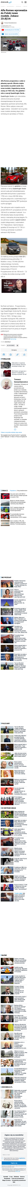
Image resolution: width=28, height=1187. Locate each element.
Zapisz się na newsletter (11, 34)
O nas (11, 1176)
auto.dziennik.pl (10, 6)
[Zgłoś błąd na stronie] (24, 355)
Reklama (16, 1176)
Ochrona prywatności (18, 1178)
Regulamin (7, 1178)
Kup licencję (13, 339)
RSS (14, 1182)
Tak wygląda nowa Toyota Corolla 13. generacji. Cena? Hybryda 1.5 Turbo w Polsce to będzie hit (14, 436)
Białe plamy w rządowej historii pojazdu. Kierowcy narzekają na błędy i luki (19, 364)
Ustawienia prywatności (19, 1180)
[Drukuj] (11, 355)
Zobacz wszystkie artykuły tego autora (11, 432)
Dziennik (3, 6)
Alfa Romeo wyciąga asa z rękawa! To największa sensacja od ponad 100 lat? (19, 372)
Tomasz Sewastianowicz (10, 22)
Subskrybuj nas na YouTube (12, 30)
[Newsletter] (4, 355)
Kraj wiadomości (22, 490)
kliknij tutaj (17, 1171)
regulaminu (22, 1158)
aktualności (18, 6)
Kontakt (6, 1176)
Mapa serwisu (6, 1180)
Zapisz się (14, 1163)
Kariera (22, 1176)
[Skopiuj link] (17, 355)
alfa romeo (10, 345)
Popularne (13, 490)
